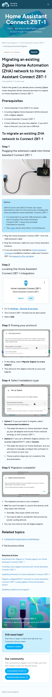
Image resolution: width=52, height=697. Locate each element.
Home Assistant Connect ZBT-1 (32, 43)
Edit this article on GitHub (14, 545)
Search (34, 52)
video (12, 228)
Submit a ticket (14, 646)
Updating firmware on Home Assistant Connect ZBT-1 (26, 574)
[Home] (9, 4)
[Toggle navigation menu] (48, 4)
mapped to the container (23, 256)
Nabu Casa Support (10, 43)
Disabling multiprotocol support (15, 589)
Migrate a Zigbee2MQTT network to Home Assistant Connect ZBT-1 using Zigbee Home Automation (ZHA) (25, 582)
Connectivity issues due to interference (21, 539)
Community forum (15, 671)
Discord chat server (16, 677)
